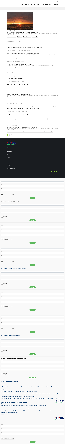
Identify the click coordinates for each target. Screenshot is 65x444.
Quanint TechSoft (42, 175)
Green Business (11, 113)
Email (2, 184)
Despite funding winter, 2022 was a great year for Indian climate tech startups (23, 53)
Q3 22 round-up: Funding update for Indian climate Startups (19, 64)
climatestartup (9, 36)
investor (8, 58)
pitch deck (24, 108)
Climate (13, 41)
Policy (10, 125)
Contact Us (56, 4)
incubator (15, 108)
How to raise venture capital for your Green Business (18, 105)
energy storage (19, 47)
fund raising (25, 47)
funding (20, 36)
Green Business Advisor (10, 162)
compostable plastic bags (11, 119)
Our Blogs (8, 154)
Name (2, 180)
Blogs (43, 4)
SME (26, 36)
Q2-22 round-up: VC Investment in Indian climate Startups (19, 74)
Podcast (38, 4)
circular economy (10, 131)
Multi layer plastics (29, 131)
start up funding (14, 58)
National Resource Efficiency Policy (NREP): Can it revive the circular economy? (23, 127)
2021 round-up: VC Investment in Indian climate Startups (18, 94)
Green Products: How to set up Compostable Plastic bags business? (21, 114)
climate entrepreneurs (11, 47)
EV (17, 36)
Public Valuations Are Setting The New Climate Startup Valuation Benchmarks (23, 32)
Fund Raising (8, 157)
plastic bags (45, 119)
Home (22, 4)
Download (32, 220)
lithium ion (33, 47)
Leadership (27, 4)
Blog (7, 30)
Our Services (33, 4)
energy (14, 36)
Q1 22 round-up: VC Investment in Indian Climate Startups (19, 84)
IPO (23, 36)
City (1, 188)
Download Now (32, 377)
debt (8, 108)
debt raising (16, 131)
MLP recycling (22, 131)
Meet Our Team (9, 164)
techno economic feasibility (41, 131)
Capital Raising (9, 41)
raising (34, 131)
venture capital (34, 36)
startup (29, 36)
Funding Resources (48, 4)
